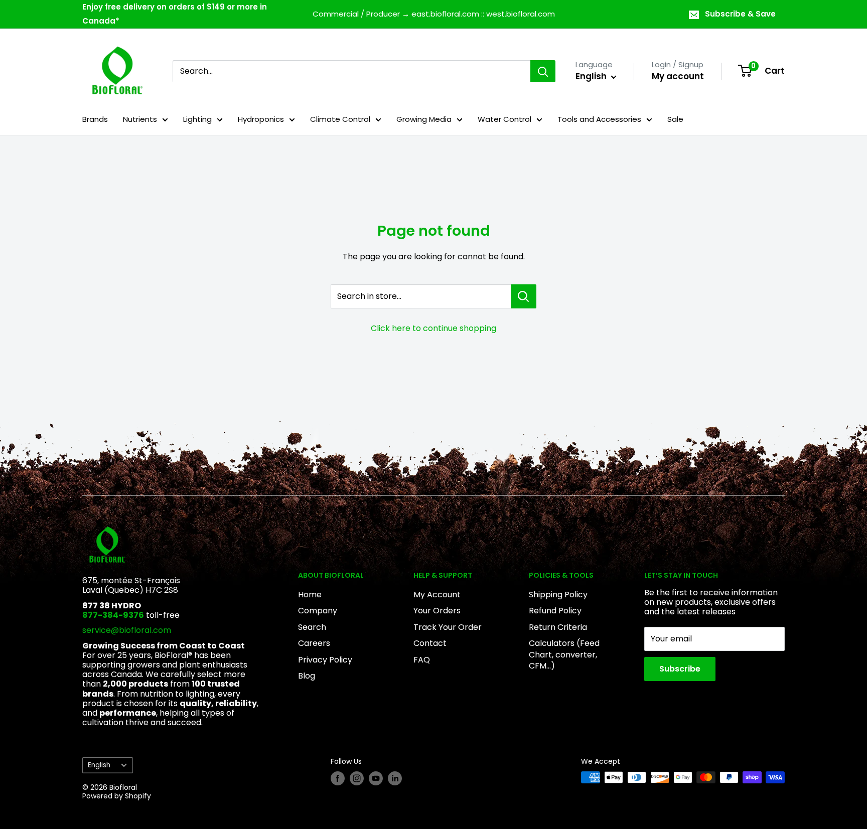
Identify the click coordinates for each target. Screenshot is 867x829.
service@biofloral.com (126, 630)
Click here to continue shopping (433, 328)
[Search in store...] (523, 296)
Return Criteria (558, 627)
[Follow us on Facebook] (338, 778)
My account (678, 76)
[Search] (542, 71)
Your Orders (437, 610)
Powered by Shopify (116, 796)
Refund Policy (555, 610)
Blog (306, 676)
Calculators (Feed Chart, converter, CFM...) (564, 654)
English (99, 765)
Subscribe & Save (740, 14)
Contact (430, 643)
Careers (314, 643)
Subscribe (679, 669)
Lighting (197, 119)
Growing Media (424, 119)
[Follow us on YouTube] (376, 778)
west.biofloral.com (520, 14)
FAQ (421, 660)
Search (312, 627)
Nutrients (140, 119)
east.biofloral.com (445, 14)
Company (317, 610)
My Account (437, 594)
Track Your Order (447, 627)
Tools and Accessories (599, 119)
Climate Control (340, 119)
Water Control (504, 119)
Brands (95, 119)
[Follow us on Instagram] (357, 778)
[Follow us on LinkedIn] (395, 778)
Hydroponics (261, 119)
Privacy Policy (325, 660)
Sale (675, 119)
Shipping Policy (558, 594)
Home (310, 594)
